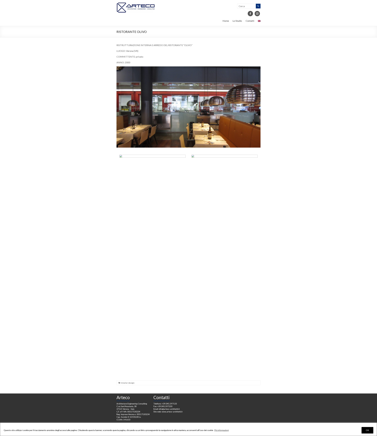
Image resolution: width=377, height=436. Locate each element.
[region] (188, 429)
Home (226, 20)
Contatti (250, 20)
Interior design (127, 383)
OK (367, 430)
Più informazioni (221, 430)
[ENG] (259, 21)
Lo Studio (237, 20)
